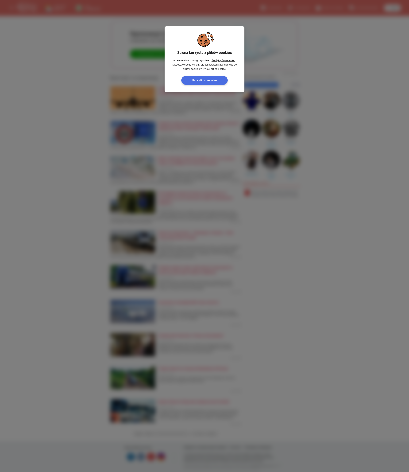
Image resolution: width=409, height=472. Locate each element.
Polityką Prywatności (223, 60)
